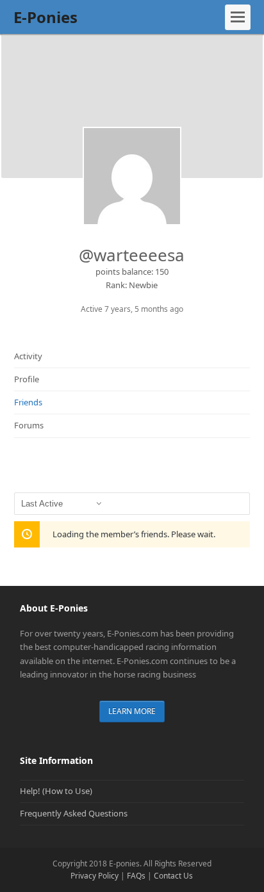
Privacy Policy (94, 875)
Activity (28, 356)
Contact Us (173, 875)
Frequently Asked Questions (74, 813)
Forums (29, 425)
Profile (26, 379)
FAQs (136, 875)
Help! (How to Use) (56, 791)
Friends (28, 402)
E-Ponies (45, 17)
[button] (238, 17)
